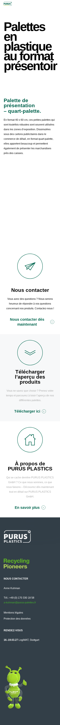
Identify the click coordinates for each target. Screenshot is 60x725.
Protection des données (17, 618)
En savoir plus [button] (27, 508)
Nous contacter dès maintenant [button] (27, 322)
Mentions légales (13, 612)
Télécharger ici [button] (27, 411)
